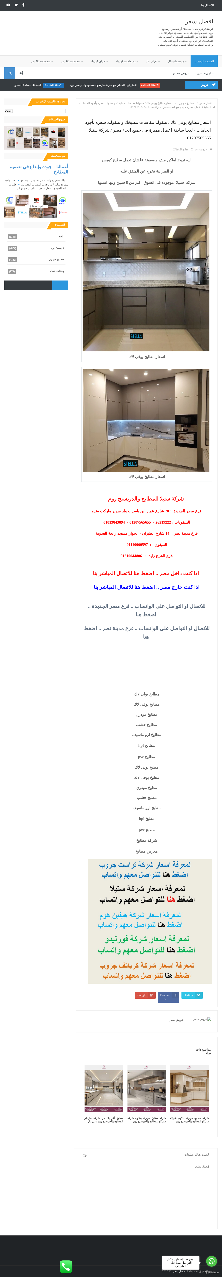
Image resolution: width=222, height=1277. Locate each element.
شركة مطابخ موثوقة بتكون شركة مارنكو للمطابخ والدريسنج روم (189, 1120)
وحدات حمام (57, 270)
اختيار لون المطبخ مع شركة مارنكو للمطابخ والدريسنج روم (116, 85)
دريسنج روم (57, 247)
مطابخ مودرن (56, 259)
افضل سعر (199, 21)
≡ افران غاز (153, 61)
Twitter (189, 995)
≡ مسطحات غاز (177, 61)
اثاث (61, 236)
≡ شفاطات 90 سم (42, 61)
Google (141, 995)
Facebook (165, 997)
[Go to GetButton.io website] (212, 1272)
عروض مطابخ (181, 73)
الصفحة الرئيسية (204, 61)
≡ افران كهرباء (99, 61)
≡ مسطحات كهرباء (127, 61)
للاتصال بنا (207, 5)
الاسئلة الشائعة (163, 85)
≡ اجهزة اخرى (205, 73)
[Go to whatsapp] (211, 1261)
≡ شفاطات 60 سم (72, 61)
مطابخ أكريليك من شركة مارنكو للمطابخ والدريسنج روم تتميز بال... (104, 1120)
